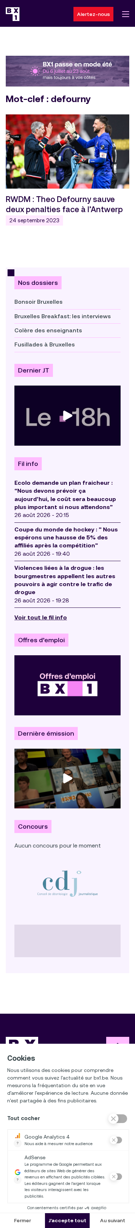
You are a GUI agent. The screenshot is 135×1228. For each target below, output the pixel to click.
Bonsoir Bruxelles (38, 302)
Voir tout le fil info (40, 617)
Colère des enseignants (48, 330)
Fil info (28, 463)
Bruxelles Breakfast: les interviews (62, 316)
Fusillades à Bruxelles (44, 344)
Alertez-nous (93, 14)
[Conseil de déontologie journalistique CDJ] (67, 883)
